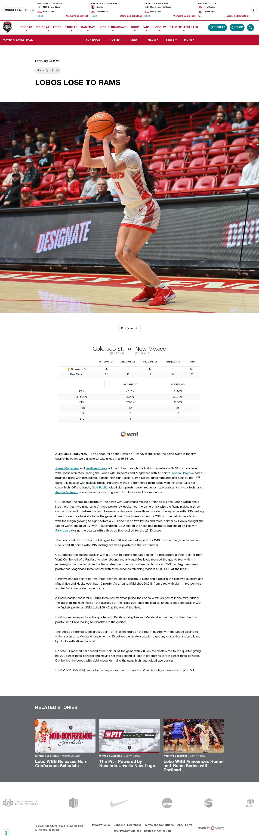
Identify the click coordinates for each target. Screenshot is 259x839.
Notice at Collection (157, 831)
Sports (26, 27)
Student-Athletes (184, 27)
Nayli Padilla (99, 487)
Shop (135, 27)
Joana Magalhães (67, 468)
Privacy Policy (101, 825)
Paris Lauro (62, 530)
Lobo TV (159, 27)
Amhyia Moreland (66, 492)
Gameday (88, 27)
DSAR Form (184, 825)
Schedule (93, 40)
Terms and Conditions (159, 825)
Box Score (127, 328)
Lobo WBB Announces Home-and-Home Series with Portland (194, 766)
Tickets (71, 27)
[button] (32, 10)
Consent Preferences (127, 825)
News (134, 40)
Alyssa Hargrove (183, 473)
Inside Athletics (48, 27)
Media (152, 40)
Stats (170, 40)
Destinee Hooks (96, 468)
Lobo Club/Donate (112, 27)
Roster (115, 40)
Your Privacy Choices (127, 831)
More (188, 40)
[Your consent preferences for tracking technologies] (6, 833)
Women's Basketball (47, 756)
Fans (146, 27)
